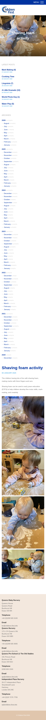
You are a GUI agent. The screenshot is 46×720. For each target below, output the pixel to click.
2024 (7, 190)
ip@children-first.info (9, 705)
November (10, 155)
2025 (7, 149)
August (9, 123)
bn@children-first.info (10, 626)
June (9, 129)
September (11, 161)
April (9, 136)
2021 (7, 314)
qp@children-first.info (10, 677)
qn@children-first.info (10, 651)
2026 (7, 120)
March (9, 139)
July (8, 126)
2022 (7, 273)
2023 (7, 231)
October (10, 158)
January (10, 145)
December (10, 152)
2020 (6, 355)
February (10, 142)
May (8, 133)
